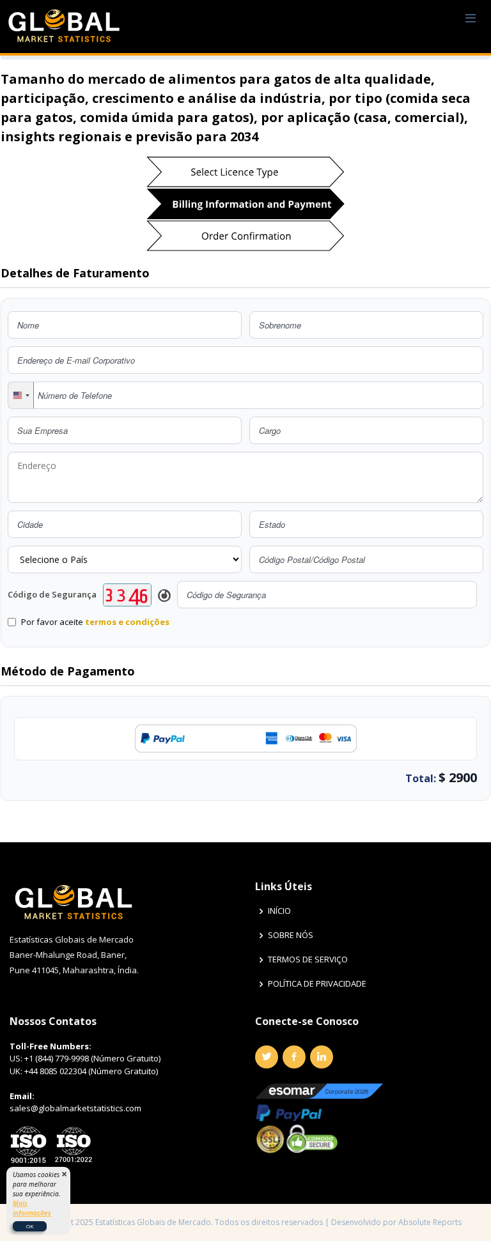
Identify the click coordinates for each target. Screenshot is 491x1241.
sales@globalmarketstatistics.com (75, 1108)
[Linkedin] (321, 1056)
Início (279, 911)
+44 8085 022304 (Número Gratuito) (91, 1071)
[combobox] (21, 395)
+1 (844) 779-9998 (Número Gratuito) (92, 1058)
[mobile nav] (470, 18)
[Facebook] (294, 1056)
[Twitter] (266, 1056)
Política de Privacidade (317, 984)
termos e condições (127, 622)
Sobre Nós (290, 935)
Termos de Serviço (308, 959)
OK (29, 1225)
